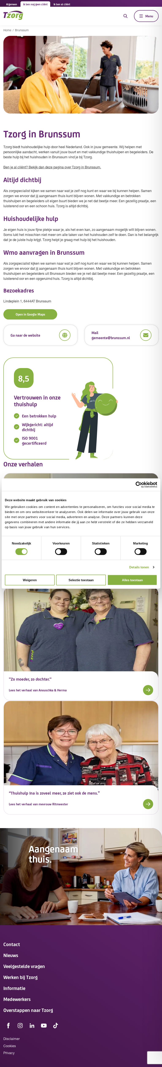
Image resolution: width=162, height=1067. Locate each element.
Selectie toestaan (81, 580)
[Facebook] (8, 1026)
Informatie (14, 987)
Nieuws (10, 955)
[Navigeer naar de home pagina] (13, 16)
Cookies (9, 1046)
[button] (81, 690)
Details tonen (139, 567)
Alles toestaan (132, 580)
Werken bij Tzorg (20, 977)
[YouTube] (44, 1026)
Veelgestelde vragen (24, 966)
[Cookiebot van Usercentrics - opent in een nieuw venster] (138, 485)
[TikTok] (56, 1026)
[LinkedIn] (32, 1026)
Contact (11, 944)
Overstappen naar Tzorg (28, 1009)
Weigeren (30, 580)
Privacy (9, 1053)
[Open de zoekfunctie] (125, 16)
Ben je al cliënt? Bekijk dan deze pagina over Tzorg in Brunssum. (52, 167)
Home (7, 30)
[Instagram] (20, 1026)
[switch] (61, 551)
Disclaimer (11, 1039)
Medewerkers (17, 998)
